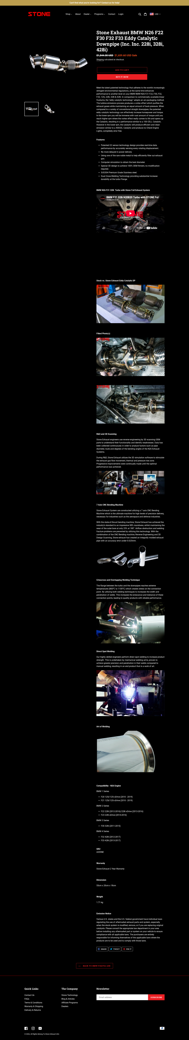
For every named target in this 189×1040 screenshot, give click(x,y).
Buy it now (122, 77)
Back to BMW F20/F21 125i (96, 966)
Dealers (64, 1006)
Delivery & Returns (32, 1010)
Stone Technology (69, 995)
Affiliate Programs (69, 1002)
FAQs (26, 999)
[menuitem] (69, 14)
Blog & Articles (68, 999)
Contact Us (29, 995)
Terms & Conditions (33, 1002)
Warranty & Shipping (33, 1006)
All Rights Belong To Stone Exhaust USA (44, 1034)
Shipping (100, 59)
